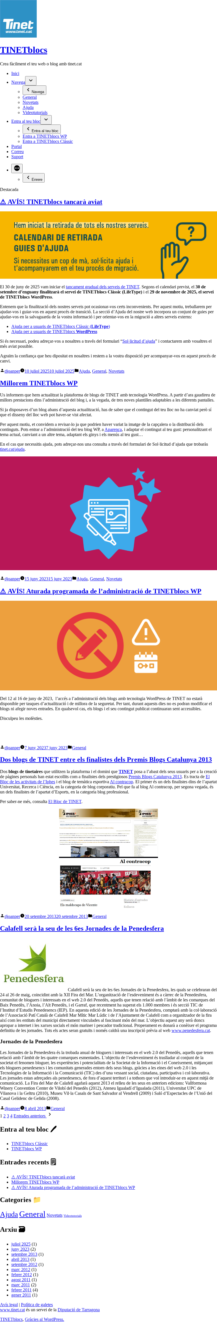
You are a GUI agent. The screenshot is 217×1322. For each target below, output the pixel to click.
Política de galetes (37, 1304)
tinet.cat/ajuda (12, 449)
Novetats (30, 102)
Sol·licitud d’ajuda (138, 341)
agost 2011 (21, 1279)
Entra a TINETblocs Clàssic (48, 141)
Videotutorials (35, 112)
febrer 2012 (21, 1274)
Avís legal (9, 1304)
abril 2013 (20, 1259)
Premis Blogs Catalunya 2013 (155, 776)
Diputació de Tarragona (79, 1309)
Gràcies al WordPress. (44, 1319)
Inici (15, 73)
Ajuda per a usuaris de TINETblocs (54, 331)
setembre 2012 (24, 1264)
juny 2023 (20, 1249)
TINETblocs (23, 50)
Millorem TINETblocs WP (39, 383)
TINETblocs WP (26, 1148)
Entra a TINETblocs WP (45, 136)
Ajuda (28, 107)
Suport (17, 156)
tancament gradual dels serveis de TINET (102, 286)
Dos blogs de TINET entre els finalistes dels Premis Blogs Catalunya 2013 (106, 759)
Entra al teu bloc (25, 121)
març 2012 (20, 1269)
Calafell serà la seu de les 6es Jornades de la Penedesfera (82, 928)
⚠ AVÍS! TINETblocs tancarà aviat (51, 201)
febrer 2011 (21, 1289)
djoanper (12, 371)
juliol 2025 (21, 1244)
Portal (16, 146)
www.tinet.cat (12, 1309)
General (30, 97)
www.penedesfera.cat (191, 1030)
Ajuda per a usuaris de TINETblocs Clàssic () (60, 326)
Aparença (113, 429)
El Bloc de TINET (64, 801)
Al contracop (121, 781)
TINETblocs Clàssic (29, 1143)
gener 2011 (21, 1295)
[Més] (17, 168)
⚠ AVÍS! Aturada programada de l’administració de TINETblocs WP (100, 591)
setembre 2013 (24, 1254)
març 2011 (20, 1284)
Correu (17, 151)
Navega (18, 82)
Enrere (37, 179)
